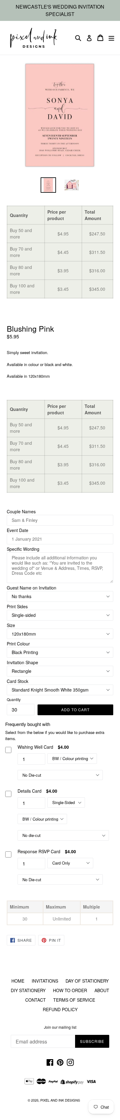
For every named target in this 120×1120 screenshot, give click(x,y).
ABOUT (101, 990)
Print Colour (18, 644)
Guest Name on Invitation (31, 588)
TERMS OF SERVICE (74, 1000)
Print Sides (17, 606)
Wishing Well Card (35, 747)
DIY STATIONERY (28, 990)
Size (11, 625)
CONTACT (35, 1000)
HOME (17, 981)
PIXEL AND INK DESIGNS (60, 1100)
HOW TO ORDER (70, 990)
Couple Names (21, 511)
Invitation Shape (22, 662)
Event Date (17, 530)
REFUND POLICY (60, 1009)
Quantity (14, 699)
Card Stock (17, 681)
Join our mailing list (60, 1027)
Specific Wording (23, 549)
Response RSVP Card (39, 851)
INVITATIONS (45, 981)
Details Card (30, 791)
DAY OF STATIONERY (87, 981)
